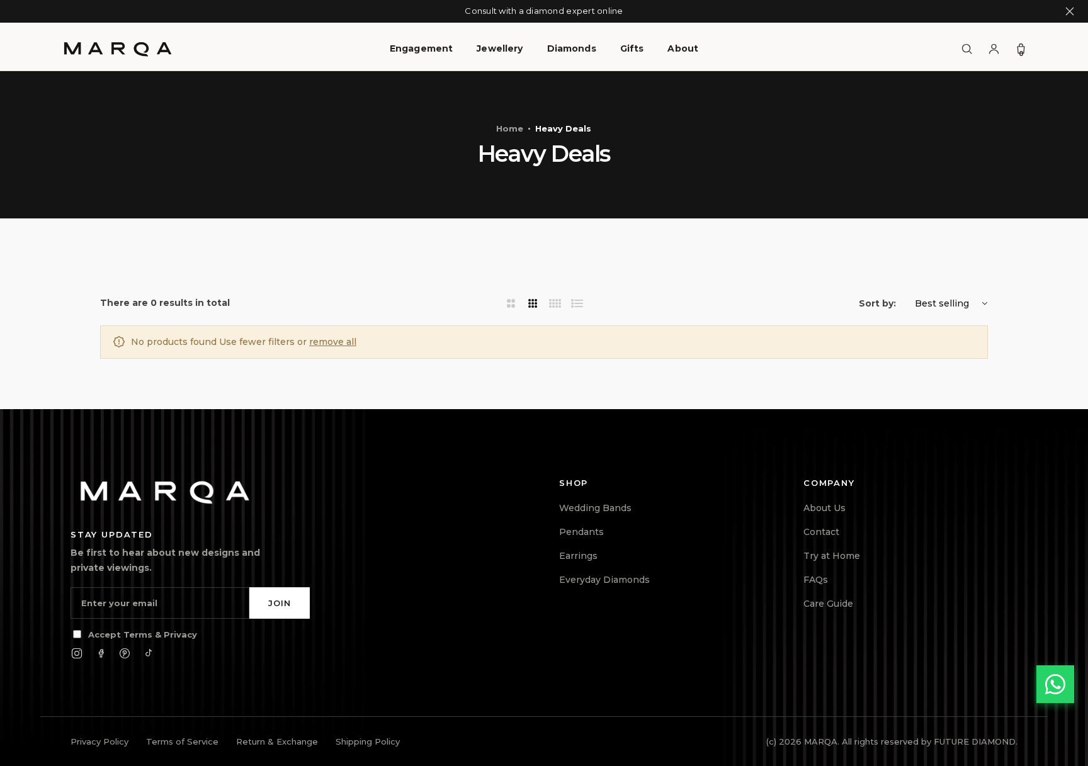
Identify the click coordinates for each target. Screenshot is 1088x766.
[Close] (1070, 11)
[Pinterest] (124, 653)
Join (279, 603)
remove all (332, 341)
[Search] (966, 48)
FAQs (815, 579)
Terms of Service (182, 741)
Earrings (578, 555)
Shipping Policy (368, 741)
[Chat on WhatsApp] (1055, 684)
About (682, 48)
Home (509, 128)
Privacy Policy (99, 741)
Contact (821, 532)
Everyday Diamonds (604, 579)
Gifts (632, 48)
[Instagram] (77, 653)
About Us (824, 508)
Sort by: (877, 303)
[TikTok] (148, 653)
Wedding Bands (595, 508)
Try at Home (831, 555)
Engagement (421, 48)
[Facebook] (100, 653)
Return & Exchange (277, 741)
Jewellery (500, 48)
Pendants (581, 532)
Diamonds (571, 48)
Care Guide (828, 603)
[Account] (993, 48)
